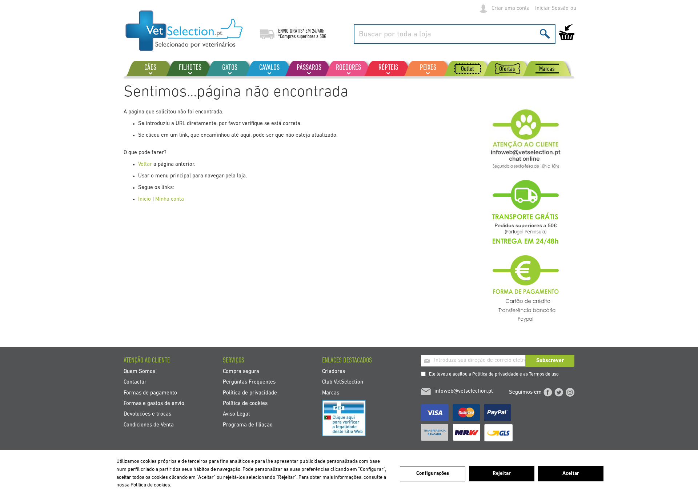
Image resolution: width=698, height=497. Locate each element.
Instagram (570, 392)
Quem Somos (139, 371)
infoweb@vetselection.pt (463, 391)
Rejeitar (502, 473)
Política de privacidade (495, 374)
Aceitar (570, 473)
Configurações (432, 473)
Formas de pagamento (150, 393)
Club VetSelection (342, 382)
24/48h (318, 31)
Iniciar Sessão (552, 8)
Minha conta (169, 199)
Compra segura (241, 371)
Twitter (558, 392)
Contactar (135, 382)
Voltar (145, 164)
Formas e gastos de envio (154, 403)
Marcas (330, 393)
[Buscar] (544, 34)
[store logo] (184, 31)
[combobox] (454, 34)
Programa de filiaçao (248, 425)
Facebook (548, 392)
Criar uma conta (511, 8)
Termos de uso (544, 374)
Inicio (144, 199)
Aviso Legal (236, 414)
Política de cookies (245, 403)
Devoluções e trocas (147, 414)
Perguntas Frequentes (249, 382)
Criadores (333, 371)
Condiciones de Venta (149, 425)
